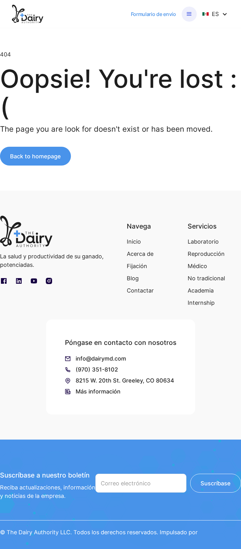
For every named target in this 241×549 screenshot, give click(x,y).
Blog (133, 278)
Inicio (134, 241)
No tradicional (206, 278)
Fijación (137, 266)
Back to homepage (35, 156)
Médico (197, 266)
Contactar (140, 290)
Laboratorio (203, 241)
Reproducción (206, 254)
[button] (189, 14)
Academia (201, 290)
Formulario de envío (153, 14)
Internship (201, 302)
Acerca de (140, 254)
